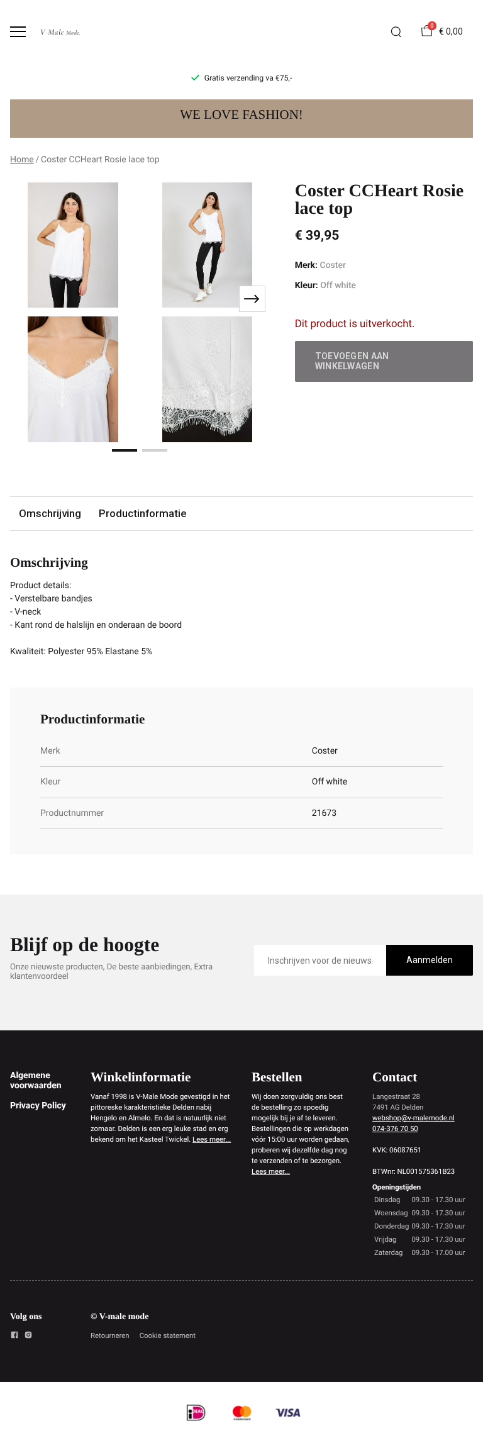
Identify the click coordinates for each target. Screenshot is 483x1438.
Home (22, 160)
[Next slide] (252, 299)
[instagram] (28, 1337)
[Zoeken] (396, 32)
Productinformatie (142, 513)
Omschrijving (50, 513)
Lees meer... (211, 1139)
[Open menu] (18, 31)
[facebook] (14, 1337)
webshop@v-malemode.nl (413, 1117)
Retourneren (110, 1335)
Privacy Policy (38, 1106)
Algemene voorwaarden (36, 1081)
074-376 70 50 (395, 1128)
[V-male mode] (60, 32)
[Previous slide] (27, 299)
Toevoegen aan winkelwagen (352, 361)
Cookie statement (168, 1335)
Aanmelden (429, 960)
